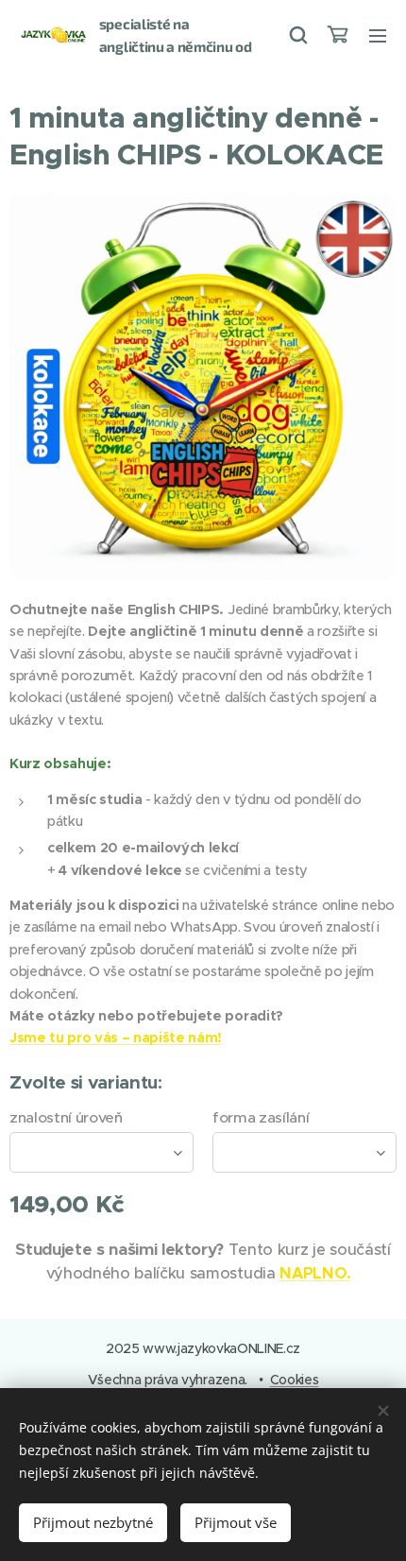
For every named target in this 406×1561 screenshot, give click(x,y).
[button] (297, 35)
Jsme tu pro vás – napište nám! (115, 1037)
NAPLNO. (315, 1273)
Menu (378, 35)
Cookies (294, 1379)
